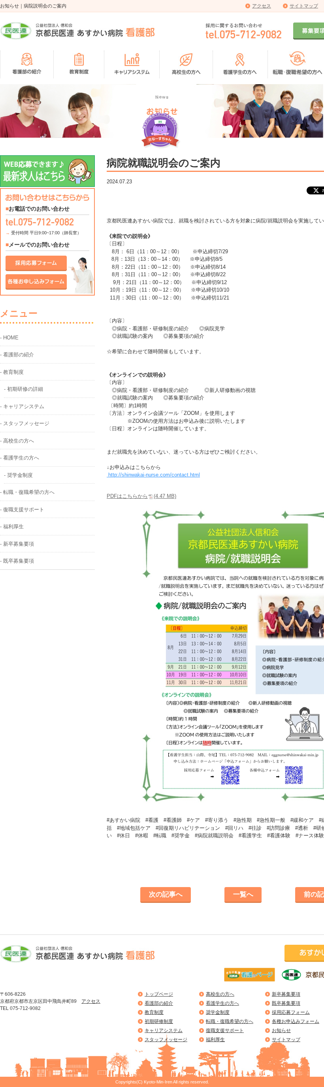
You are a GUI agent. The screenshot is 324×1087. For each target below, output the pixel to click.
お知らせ (281, 1030)
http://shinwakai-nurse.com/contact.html (153, 475)
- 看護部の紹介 (17, 355)
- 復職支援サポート (22, 509)
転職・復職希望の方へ (229, 1021)
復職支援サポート (225, 1030)
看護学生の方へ (222, 1003)
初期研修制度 (159, 1021)
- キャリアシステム (22, 406)
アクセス (261, 6)
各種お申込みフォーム (295, 1021)
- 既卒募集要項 (17, 561)
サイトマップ (304, 6)
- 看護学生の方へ (19, 458)
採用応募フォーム (291, 1012)
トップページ (159, 994)
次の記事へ (166, 894)
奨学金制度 (218, 1012)
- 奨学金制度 (18, 475)
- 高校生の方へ (17, 441)
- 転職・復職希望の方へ (27, 492)
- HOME (9, 338)
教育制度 (154, 1012)
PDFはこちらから (141, 496)
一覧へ (243, 894)
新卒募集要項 (286, 994)
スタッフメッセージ (166, 1039)
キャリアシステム (164, 1030)
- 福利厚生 (12, 526)
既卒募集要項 (286, 1003)
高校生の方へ (220, 994)
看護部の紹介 (159, 1003)
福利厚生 (215, 1039)
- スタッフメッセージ (24, 423)
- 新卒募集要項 (17, 544)
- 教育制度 (12, 372)
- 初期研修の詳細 (23, 389)
